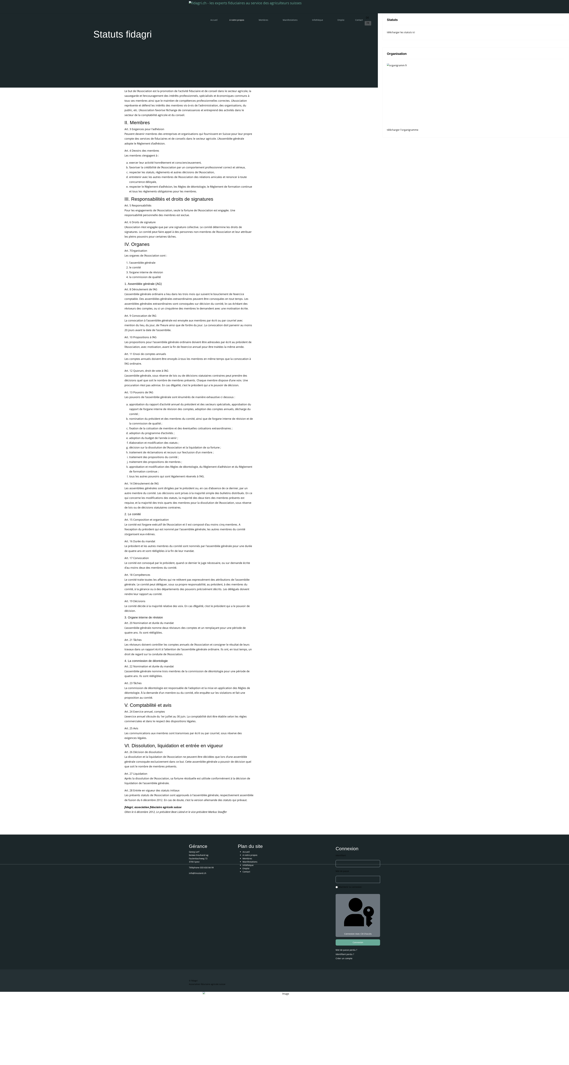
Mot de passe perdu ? (346, 950)
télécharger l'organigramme (402, 129)
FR (368, 23)
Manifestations (290, 20)
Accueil (214, 20)
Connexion (358, 942)
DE (367, 17)
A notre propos (236, 20)
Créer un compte (344, 958)
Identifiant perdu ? (345, 954)
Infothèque (317, 20)
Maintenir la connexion (350, 887)
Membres (263, 20)
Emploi (341, 20)
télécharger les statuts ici (401, 32)
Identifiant (341, 855)
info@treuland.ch (197, 873)
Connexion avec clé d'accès (358, 933)
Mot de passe (342, 871)
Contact (359, 20)
